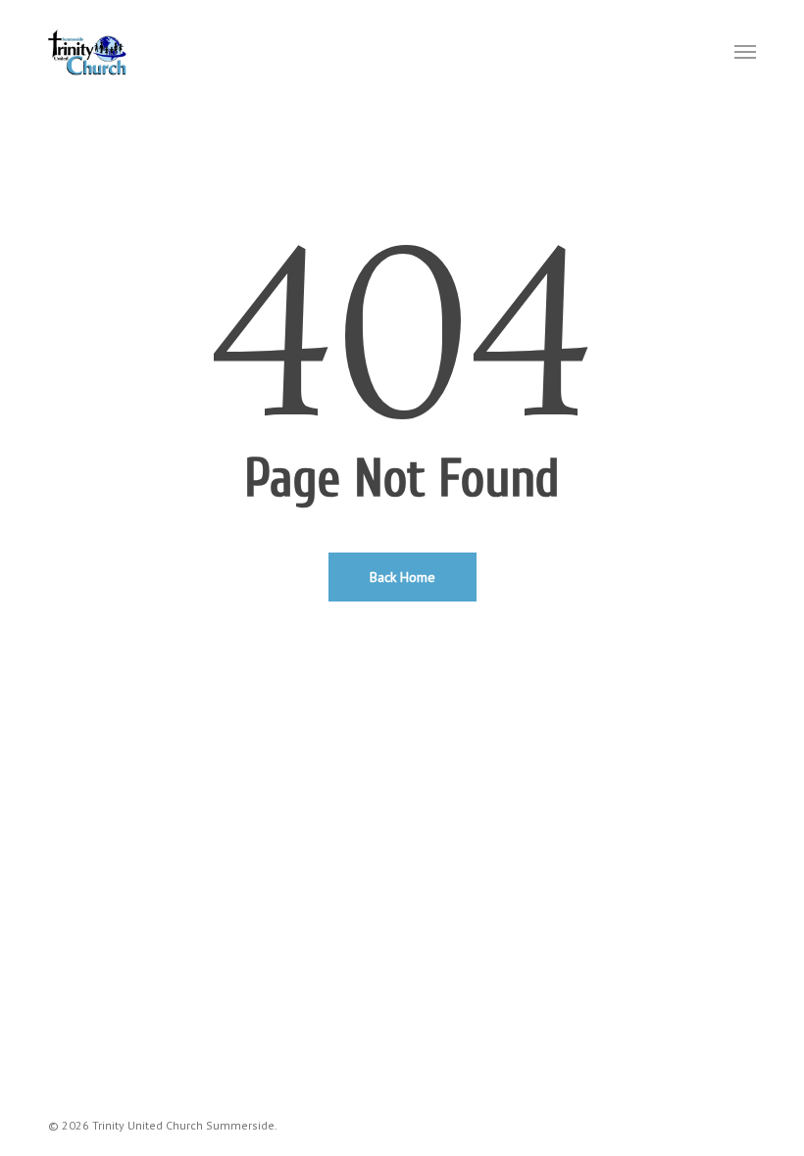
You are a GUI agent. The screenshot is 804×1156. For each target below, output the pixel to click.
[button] (745, 51)
